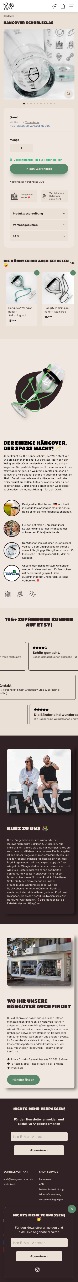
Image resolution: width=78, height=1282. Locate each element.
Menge (14, 139)
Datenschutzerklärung (51, 1189)
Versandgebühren (25, 224)
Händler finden (23, 1079)
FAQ (16, 236)
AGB (41, 1184)
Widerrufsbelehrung (50, 1194)
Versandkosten (32, 122)
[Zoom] (68, 93)
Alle (72, 262)
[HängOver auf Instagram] (37, 1269)
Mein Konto (10, 1184)
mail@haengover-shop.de (18, 1179)
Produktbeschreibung (28, 213)
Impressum (45, 1179)
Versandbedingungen (51, 1199)
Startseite (9, 16)
